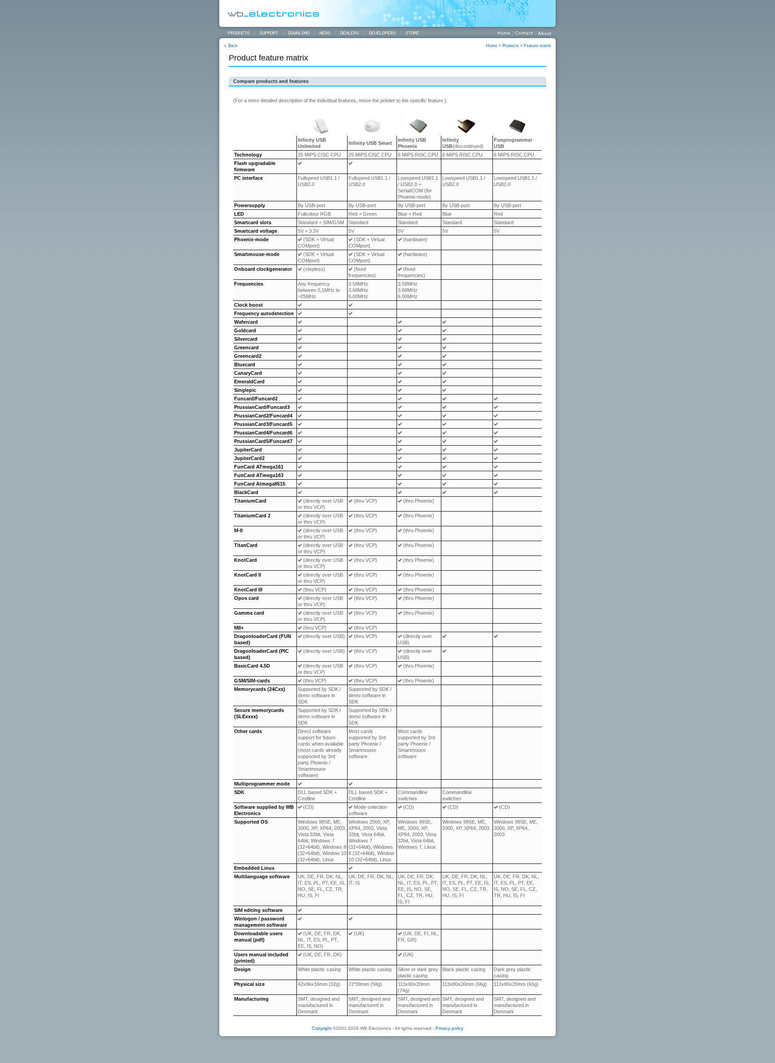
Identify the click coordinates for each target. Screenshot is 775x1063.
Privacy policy (449, 1028)
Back (233, 45)
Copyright (321, 1028)
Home (491, 45)
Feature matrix (537, 45)
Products (510, 45)
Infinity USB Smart (370, 143)
